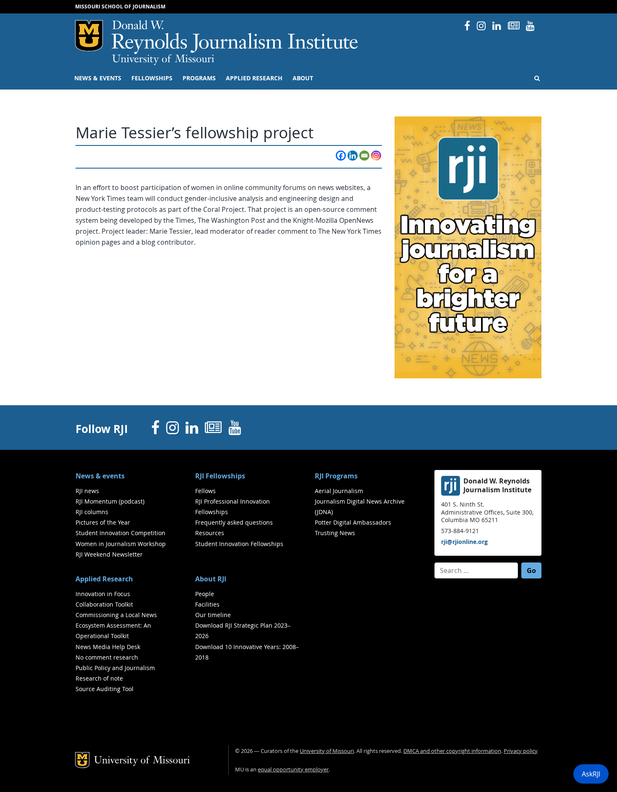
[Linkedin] (353, 155)
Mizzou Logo (89, 35)
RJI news (87, 491)
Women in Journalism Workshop (121, 544)
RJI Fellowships (220, 475)
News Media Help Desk (108, 647)
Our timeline (213, 615)
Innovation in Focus (103, 594)
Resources (209, 533)
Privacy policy (521, 751)
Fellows (205, 491)
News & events (97, 78)
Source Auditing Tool (104, 689)
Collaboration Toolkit (104, 604)
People (204, 594)
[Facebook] (341, 155)
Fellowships (152, 78)
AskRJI (591, 774)
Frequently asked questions (234, 522)
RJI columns (92, 512)
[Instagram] (376, 155)
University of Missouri (163, 59)
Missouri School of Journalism (120, 6)
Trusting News (335, 533)
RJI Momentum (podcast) (110, 501)
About (303, 78)
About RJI (210, 578)
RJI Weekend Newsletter (109, 554)
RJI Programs (336, 475)
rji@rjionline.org (464, 542)
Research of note (99, 678)
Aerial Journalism (339, 491)
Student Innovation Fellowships (239, 544)
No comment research (107, 657)
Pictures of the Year (103, 522)
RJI (235, 37)
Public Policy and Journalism (115, 668)
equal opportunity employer (293, 769)
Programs (199, 78)
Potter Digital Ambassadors (353, 522)
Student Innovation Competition (120, 533)
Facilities (207, 604)
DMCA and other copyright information (452, 751)
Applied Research (254, 78)
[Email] (364, 155)
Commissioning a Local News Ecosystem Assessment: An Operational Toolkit (116, 625)
